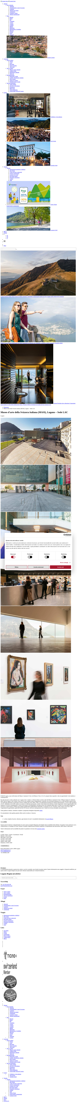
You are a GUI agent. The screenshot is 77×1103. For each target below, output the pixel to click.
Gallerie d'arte (13, 71)
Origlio (11, 32)
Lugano (11, 1037)
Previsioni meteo (14, 176)
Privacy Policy (7, 936)
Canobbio (12, 21)
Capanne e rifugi (14, 13)
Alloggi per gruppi (14, 10)
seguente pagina (41, 828)
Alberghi (12, 6)
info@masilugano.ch (5, 850)
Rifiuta (16, 567)
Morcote (12, 30)
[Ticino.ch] (10, 961)
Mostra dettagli (64, 562)
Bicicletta (12, 64)
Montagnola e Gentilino (15, 29)
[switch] (30, 557)
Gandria (11, 25)
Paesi (8, 16)
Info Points (12, 170)
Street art (12, 73)
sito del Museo (49, 819)
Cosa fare (6, 59)
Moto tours (12, 88)
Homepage (6, 407)
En (7, 235)
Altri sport (12, 67)
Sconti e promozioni (14, 173)
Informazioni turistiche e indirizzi (17, 169)
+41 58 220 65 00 (6, 884)
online (40, 810)
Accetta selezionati (38, 567)
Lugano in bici (13, 1095)
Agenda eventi (13, 1076)
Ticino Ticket (13, 1093)
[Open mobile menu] (4, 241)
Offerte (5, 232)
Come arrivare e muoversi (16, 172)
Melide (11, 26)
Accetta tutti (60, 567)
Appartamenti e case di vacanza (17, 7)
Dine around (13, 79)
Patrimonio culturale (14, 72)
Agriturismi (12, 12)
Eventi (5, 92)
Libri (11, 180)
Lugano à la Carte (14, 175)
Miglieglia (12, 28)
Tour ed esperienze (11, 83)
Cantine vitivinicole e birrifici (16, 77)
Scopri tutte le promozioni (16, 1094)
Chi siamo (6, 930)
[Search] (16, 249)
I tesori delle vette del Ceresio (17, 91)
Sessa (11, 33)
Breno (11, 18)
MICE (5, 231)
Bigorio (11, 17)
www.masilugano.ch (5, 851)
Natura (11, 61)
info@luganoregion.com (6, 885)
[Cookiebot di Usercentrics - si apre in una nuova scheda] (64, 535)
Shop (5, 245)
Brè (10, 20)
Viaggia (5, 166)
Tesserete (12, 34)
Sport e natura (10, 60)
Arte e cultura (10, 68)
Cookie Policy (7, 937)
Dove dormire (10, 5)
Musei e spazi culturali (15, 69)
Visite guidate (13, 84)
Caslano (11, 24)
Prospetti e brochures (15, 177)
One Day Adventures (15, 86)
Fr (7, 238)
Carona (11, 22)
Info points (6, 916)
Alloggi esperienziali (14, 14)
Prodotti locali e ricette (15, 81)
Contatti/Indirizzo (5, 845)
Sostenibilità (6, 934)
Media (5, 932)
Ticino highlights (14, 90)
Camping (12, 9)
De (7, 237)
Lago (11, 63)
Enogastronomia (10, 75)
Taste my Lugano (14, 80)
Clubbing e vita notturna (15, 1074)
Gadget (11, 179)
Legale (5, 933)
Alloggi (5, 3)
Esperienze (12, 87)
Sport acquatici (13, 65)
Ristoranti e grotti (14, 76)
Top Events (12, 1075)
